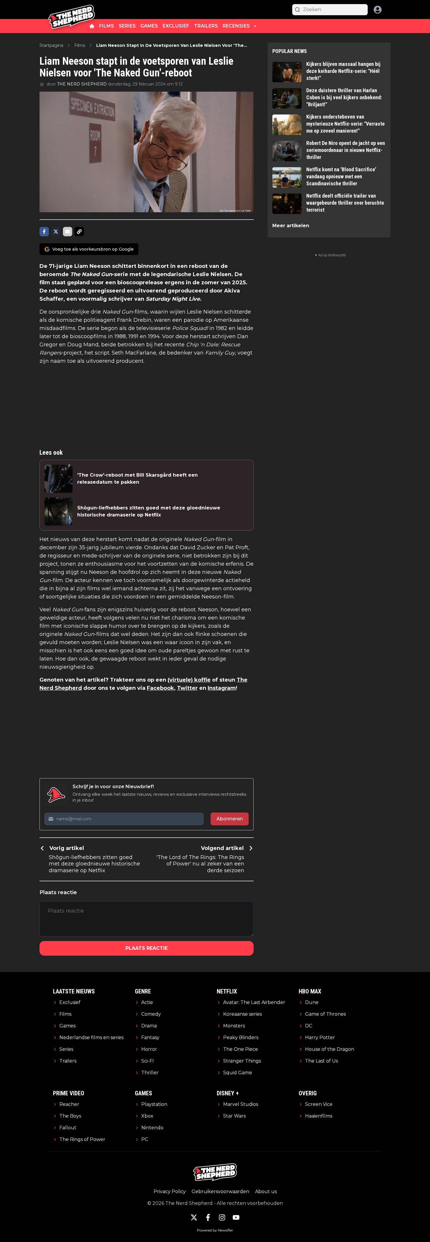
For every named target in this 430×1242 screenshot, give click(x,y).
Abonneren (229, 819)
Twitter (187, 688)
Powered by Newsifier (215, 1230)
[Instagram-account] (222, 1217)
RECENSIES (236, 26)
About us (266, 1191)
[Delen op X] (56, 231)
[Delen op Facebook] (44, 231)
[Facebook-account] (207, 1217)
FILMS (106, 26)
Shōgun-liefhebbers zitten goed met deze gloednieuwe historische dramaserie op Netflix (148, 511)
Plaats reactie (146, 948)
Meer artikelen (290, 225)
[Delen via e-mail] (67, 231)
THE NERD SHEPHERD (82, 84)
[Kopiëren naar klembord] (79, 231)
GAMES (149, 26)
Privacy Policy (170, 1191)
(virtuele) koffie (189, 680)
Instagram (222, 688)
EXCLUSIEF (176, 26)
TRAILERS (206, 26)
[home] (91, 26)
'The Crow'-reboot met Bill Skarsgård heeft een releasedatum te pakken (137, 478)
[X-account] (193, 1217)
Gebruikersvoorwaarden (220, 1191)
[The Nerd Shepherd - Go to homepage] (71, 9)
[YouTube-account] (236, 1217)
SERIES (127, 26)
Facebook (160, 688)
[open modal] (378, 10)
